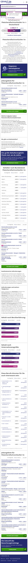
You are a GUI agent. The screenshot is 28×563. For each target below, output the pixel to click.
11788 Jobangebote (24, 428)
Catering (21, 147)
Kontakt (9, 560)
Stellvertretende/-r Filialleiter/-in (6, 436)
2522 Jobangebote (24, 441)
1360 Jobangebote (24, 381)
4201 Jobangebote (24, 417)
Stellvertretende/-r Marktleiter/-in (6, 403)
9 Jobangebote (23, 421)
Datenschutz (3, 560)
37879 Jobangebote (24, 403)
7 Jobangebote (23, 184)
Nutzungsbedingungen (15, 558)
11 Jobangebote (22, 218)
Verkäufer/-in (5, 407)
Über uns (3, 558)
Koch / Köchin (5, 423)
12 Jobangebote (22, 204)
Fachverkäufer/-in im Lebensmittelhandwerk (7, 413)
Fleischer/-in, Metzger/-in (6, 417)
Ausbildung (18, 51)
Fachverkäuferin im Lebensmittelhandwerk (15, 53)
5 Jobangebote (23, 399)
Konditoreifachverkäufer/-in (6, 445)
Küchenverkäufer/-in (7, 432)
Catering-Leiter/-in (6, 394)
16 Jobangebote (22, 215)
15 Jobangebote (22, 193)
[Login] (23, 2)
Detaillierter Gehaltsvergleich (14, 35)
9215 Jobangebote (24, 395)
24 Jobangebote (22, 176)
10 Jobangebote (22, 209)
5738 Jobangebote (24, 424)
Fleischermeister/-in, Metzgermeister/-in (7, 391)
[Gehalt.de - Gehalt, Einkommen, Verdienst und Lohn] (6, 2)
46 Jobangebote (22, 201)
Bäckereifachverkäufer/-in (6, 441)
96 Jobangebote (23, 390)
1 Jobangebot (23, 187)
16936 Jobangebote (24, 407)
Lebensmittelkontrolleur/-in (7, 399)
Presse (7, 558)
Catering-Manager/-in (6, 387)
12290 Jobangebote (24, 436)
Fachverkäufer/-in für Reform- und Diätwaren (7, 382)
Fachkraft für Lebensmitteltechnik (6, 428)
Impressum (14, 560)
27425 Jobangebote (24, 387)
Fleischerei (12, 55)
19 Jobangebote (22, 179)
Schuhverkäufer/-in (6, 421)
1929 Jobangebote (24, 412)
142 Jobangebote (24, 432)
